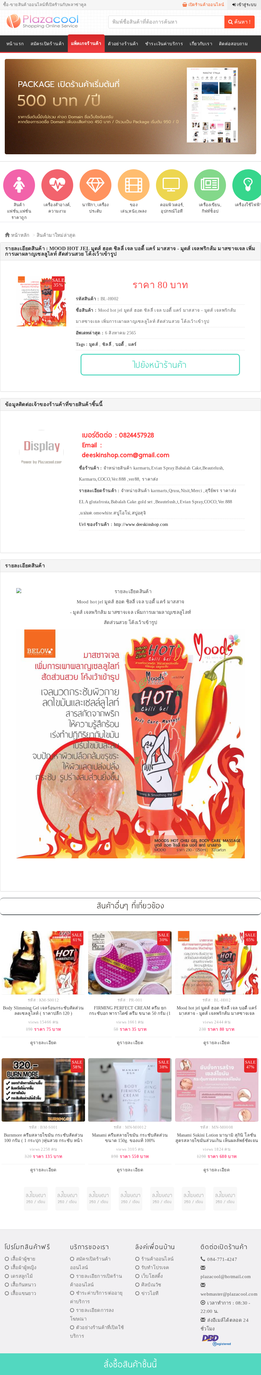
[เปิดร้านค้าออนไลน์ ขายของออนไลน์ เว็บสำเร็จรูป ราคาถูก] (130, 106)
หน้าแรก (15, 43)
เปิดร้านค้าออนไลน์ (205, 4)
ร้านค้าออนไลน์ (157, 1259)
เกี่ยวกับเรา (201, 43)
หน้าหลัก (19, 235)
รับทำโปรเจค (155, 1267)
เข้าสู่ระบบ (246, 4)
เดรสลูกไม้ (22, 1276)
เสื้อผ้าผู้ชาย (23, 1259)
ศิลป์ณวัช (151, 1284)
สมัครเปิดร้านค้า (47, 43)
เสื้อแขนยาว (23, 1293)
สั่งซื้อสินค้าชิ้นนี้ (130, 1364)
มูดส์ (93, 344)
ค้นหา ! (241, 22)
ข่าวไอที (150, 1293)
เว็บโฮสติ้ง (152, 1276)
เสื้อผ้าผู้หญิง (23, 1267)
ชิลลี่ (106, 344)
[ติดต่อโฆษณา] (36, 1199)
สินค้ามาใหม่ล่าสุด (56, 235)
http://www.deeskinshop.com (141, 524)
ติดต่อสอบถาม (233, 43)
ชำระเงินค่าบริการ (164, 43)
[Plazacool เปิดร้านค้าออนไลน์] (46, 20)
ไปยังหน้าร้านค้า (160, 364)
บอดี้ (120, 344)
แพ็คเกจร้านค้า (86, 43)
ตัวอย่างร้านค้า (123, 43)
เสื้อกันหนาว (23, 1284)
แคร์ (132, 344)
